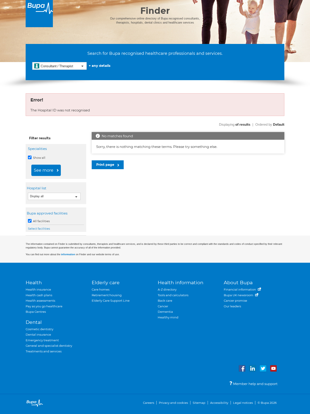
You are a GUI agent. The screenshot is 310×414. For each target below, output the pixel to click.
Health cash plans (39, 295)
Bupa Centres (36, 311)
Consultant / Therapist (57, 66)
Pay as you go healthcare (44, 306)
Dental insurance (38, 334)
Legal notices (243, 402)
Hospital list (37, 188)
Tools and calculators (173, 295)
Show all (38, 157)
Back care (165, 300)
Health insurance (38, 289)
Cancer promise (235, 300)
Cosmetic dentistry (39, 329)
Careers (148, 402)
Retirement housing (107, 295)
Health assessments (40, 300)
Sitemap (199, 402)
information (68, 254)
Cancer (163, 306)
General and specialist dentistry (49, 345)
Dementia (165, 311)
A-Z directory (167, 289)
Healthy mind (168, 317)
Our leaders (232, 306)
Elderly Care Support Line (111, 300)
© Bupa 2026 (267, 402)
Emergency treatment (42, 340)
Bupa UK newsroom (239, 295)
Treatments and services (44, 351)
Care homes (100, 289)
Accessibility (219, 402)
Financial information (240, 289)
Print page (105, 165)
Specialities (37, 149)
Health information (180, 282)
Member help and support (255, 384)
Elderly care (106, 282)
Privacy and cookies (173, 402)
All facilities (41, 221)
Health (34, 282)
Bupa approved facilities (47, 213)
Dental (34, 322)
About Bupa (238, 282)
